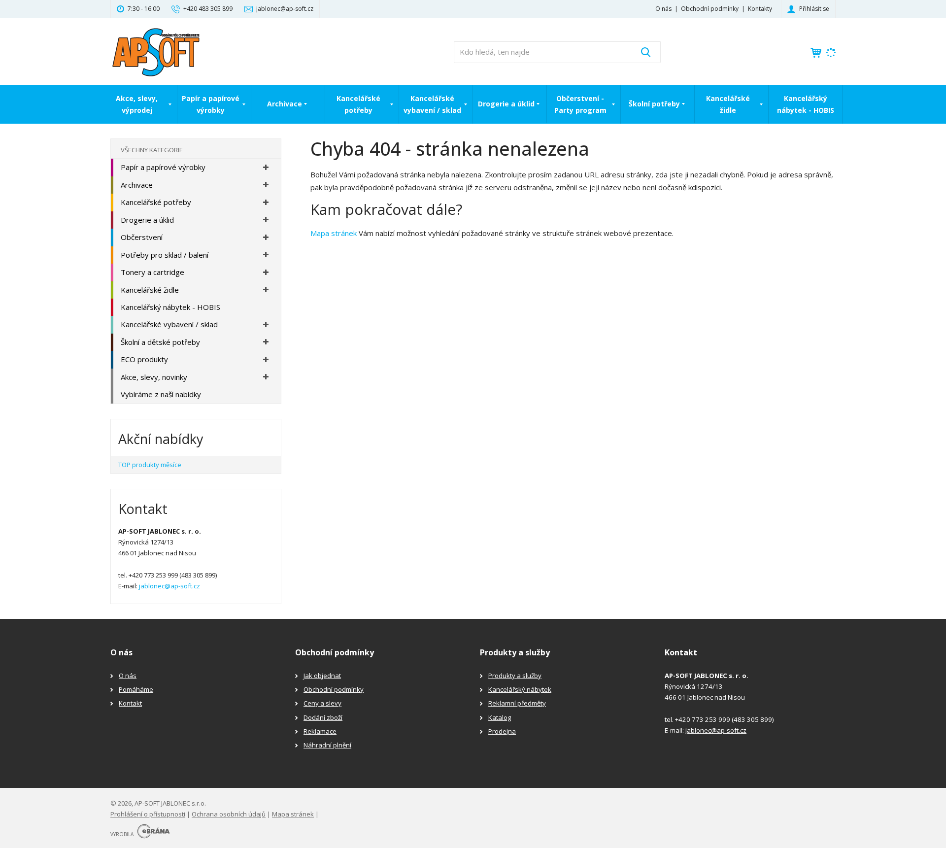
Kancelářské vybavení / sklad (432, 104)
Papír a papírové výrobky (210, 104)
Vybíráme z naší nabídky (161, 394)
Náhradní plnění (327, 745)
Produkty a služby (514, 675)
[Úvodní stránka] (156, 51)
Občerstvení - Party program (580, 104)
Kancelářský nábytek (519, 689)
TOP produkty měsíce (149, 464)
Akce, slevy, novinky (154, 377)
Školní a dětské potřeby (160, 342)
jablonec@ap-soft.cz (169, 585)
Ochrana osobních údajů (229, 814)
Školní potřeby (654, 103)
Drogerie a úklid (506, 103)
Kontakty (760, 8)
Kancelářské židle (728, 104)
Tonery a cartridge (152, 272)
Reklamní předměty (517, 703)
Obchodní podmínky (710, 8)
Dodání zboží (323, 717)
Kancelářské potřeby (358, 104)
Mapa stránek (333, 233)
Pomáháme (136, 689)
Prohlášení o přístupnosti (147, 814)
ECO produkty (144, 359)
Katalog (499, 717)
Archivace (284, 103)
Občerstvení (142, 237)
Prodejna (502, 731)
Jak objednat (322, 675)
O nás (663, 8)
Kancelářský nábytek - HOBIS (805, 104)
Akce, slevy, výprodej (137, 104)
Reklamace (320, 731)
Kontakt (130, 703)
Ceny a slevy (322, 703)
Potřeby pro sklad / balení (164, 255)
